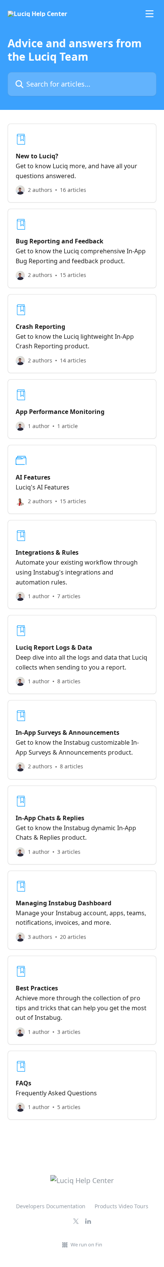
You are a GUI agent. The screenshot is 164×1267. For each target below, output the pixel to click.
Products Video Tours (121, 1206)
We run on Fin (86, 1244)
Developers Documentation (50, 1206)
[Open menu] (149, 13)
